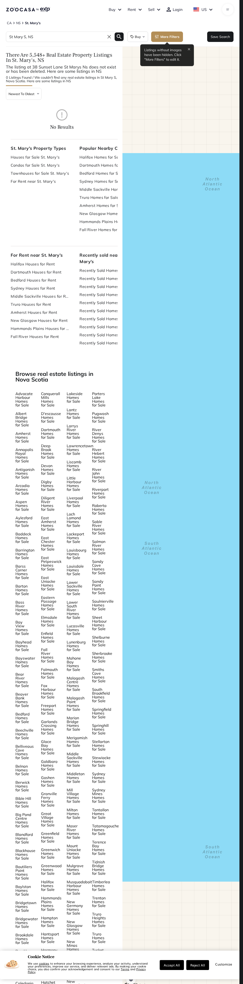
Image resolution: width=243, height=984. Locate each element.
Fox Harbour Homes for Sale (48, 691)
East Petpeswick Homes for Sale (51, 563)
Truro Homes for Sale (99, 197)
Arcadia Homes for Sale (22, 489)
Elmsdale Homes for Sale (49, 621)
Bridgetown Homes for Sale (25, 906)
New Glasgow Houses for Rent (39, 320)
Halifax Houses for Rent (33, 264)
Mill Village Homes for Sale (73, 796)
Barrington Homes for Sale (24, 554)
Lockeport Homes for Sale (75, 538)
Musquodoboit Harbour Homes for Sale (79, 887)
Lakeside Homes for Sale (75, 397)
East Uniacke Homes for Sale (48, 583)
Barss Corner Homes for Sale (22, 572)
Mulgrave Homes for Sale (75, 869)
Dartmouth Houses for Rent (36, 272)
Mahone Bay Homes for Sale (74, 664)
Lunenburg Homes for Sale (76, 646)
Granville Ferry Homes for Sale (49, 799)
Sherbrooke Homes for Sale (102, 657)
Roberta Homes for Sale (99, 509)
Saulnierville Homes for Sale (103, 605)
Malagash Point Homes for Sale (75, 704)
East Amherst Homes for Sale (48, 523)
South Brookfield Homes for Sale (101, 695)
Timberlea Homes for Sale (101, 885)
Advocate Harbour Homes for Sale (24, 399)
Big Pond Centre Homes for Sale (23, 820)
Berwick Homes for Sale (22, 786)
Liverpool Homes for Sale (75, 502)
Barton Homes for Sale (22, 590)
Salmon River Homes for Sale (99, 547)
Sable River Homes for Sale (99, 527)
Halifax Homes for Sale (100, 157)
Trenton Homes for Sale (99, 902)
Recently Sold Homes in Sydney (108, 294)
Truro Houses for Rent (31, 304)
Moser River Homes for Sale (73, 832)
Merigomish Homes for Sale (77, 741)
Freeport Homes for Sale (48, 709)
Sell (151, 9)
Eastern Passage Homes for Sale (48, 603)
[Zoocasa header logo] (28, 9)
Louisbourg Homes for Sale (76, 554)
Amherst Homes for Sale (102, 205)
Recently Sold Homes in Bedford (109, 286)
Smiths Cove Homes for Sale (99, 675)
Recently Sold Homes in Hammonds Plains (109, 335)
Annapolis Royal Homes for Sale (24, 455)
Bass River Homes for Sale (22, 608)
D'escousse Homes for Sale (51, 417)
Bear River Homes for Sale (22, 680)
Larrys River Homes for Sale (73, 432)
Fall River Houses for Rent (35, 336)
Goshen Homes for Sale (48, 781)
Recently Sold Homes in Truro (106, 310)
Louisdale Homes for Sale (75, 570)
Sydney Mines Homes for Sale (99, 796)
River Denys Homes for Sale (99, 435)
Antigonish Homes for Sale (24, 473)
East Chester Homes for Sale (48, 543)
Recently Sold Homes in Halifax (108, 270)
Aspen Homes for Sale (22, 505)
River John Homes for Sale (99, 475)
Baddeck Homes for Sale (23, 538)
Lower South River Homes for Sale (73, 610)
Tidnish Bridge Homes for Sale (99, 868)
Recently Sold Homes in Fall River (109, 343)
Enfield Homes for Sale (48, 637)
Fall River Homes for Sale (102, 229)
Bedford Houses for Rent (33, 280)
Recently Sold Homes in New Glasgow (109, 326)
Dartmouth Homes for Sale (104, 165)
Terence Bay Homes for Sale (99, 848)
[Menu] (228, 9)
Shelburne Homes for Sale (101, 641)
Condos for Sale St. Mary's (35, 165)
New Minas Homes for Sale (73, 947)
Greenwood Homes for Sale (51, 869)
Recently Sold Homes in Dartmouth (109, 278)
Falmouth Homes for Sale (49, 673)
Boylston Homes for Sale (23, 890)
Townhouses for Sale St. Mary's (40, 173)
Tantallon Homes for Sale (100, 813)
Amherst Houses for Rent (34, 312)
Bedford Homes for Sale (101, 173)
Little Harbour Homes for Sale (74, 484)
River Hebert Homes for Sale (99, 455)
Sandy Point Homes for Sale (99, 587)
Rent (132, 9)
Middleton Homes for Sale (75, 777)
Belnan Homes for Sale (22, 770)
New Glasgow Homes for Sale (107, 213)
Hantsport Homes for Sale (50, 938)
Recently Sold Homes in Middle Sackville (109, 302)
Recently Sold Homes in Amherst (109, 318)
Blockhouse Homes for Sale (25, 854)
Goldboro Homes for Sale (49, 765)
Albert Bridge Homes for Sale (22, 419)
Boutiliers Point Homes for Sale (23, 872)
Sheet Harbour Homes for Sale (99, 623)
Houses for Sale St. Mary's (35, 157)
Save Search (220, 37)
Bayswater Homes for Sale (25, 662)
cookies (44, 963)
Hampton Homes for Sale (49, 922)
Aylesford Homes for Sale (24, 521)
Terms (125, 969)
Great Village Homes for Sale (48, 819)
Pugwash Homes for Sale (100, 417)
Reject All (197, 965)
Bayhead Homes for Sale (23, 646)
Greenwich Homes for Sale (50, 853)
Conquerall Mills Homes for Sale (50, 399)
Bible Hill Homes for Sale (23, 802)
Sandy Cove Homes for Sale (99, 567)
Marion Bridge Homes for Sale (73, 723)
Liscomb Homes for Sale (74, 466)
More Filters (169, 37)
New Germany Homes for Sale (75, 907)
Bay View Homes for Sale (22, 628)
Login (177, 9)
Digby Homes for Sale (48, 485)
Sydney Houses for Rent (33, 288)
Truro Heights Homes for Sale (99, 920)
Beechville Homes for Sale (24, 734)
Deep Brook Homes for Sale (48, 451)
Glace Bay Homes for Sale (48, 747)
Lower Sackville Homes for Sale (74, 588)
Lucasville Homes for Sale (75, 630)
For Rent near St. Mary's (33, 181)
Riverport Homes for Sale (100, 493)
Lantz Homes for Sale (73, 413)
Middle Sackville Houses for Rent (40, 296)
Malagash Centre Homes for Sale (75, 684)
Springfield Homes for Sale (101, 713)
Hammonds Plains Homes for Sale (109, 221)
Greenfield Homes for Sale (50, 837)
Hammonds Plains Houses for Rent (40, 328)
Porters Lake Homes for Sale (99, 399)
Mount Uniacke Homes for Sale (74, 851)
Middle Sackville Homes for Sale (109, 189)
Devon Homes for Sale (48, 469)
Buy (112, 9)
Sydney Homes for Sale (101, 181)
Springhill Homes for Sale (100, 729)
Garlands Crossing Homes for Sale (49, 727)
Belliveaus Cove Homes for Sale (24, 752)
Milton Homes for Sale (73, 813)
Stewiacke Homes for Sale (101, 761)
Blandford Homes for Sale (24, 838)
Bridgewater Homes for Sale (26, 922)
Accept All (172, 965)
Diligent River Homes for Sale (48, 504)
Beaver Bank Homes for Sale (22, 700)
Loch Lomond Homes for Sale (74, 520)
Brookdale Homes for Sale (24, 939)
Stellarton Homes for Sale (100, 745)
